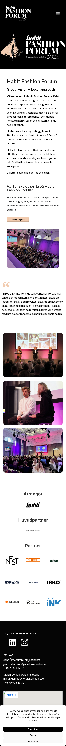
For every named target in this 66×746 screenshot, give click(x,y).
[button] (58, 13)
